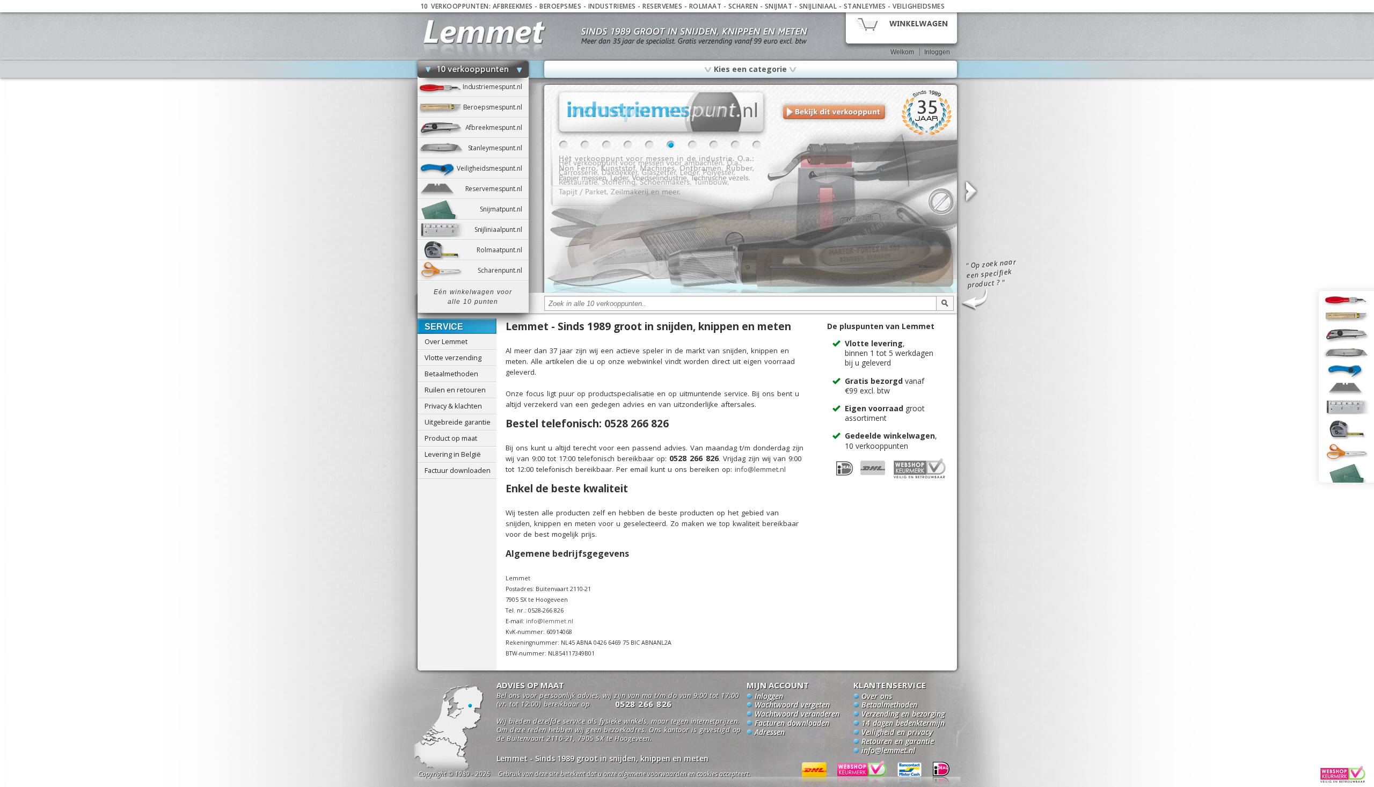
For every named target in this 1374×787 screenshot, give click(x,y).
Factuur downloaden (458, 470)
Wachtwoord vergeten (792, 705)
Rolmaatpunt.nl (502, 249)
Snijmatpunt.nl (504, 209)
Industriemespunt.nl (496, 86)
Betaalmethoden (451, 373)
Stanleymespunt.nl (498, 147)
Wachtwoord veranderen (797, 714)
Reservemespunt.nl (497, 188)
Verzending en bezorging (903, 714)
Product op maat (451, 438)
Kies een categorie (750, 68)
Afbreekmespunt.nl (497, 127)
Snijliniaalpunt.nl (501, 229)
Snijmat (779, 6)
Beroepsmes (560, 6)
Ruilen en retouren (455, 390)
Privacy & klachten (453, 406)
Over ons (876, 697)
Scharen (743, 6)
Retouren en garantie (897, 742)
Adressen (770, 732)
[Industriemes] (750, 291)
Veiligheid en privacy (897, 732)
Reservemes (662, 6)
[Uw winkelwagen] (901, 27)
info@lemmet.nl (760, 469)
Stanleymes (865, 6)
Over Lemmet (446, 341)
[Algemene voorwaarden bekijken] (643, 775)
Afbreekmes (513, 6)
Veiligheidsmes (919, 6)
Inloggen (937, 52)
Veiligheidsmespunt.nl (493, 168)
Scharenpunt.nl (503, 270)
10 (756, 145)
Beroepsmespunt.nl (496, 107)
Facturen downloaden (792, 723)
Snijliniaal (818, 6)
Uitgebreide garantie (458, 422)
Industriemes (612, 6)
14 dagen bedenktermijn (903, 723)
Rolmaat (705, 6)
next (970, 191)
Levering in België (453, 454)
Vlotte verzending (453, 357)
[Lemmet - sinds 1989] (484, 32)
